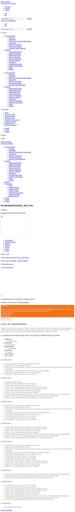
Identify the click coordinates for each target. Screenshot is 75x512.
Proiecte (7, 8)
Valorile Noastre (10, 118)
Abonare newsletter (11, 125)
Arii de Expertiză (10, 36)
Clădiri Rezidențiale (15, 53)
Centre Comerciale (14, 57)
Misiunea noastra (10, 116)
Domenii (7, 50)
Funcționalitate (11, 348)
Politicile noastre (10, 123)
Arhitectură (12, 39)
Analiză (9, 352)
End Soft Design (24, 302)
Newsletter (10, 267)
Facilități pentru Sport (15, 64)
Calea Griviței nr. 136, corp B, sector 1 (17, 257)
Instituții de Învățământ (16, 66)
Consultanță (12, 43)
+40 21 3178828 (11, 261)
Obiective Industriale (15, 59)
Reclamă (9, 356)
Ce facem (8, 7)
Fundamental (11, 345)
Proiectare (12, 38)
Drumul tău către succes (12, 120)
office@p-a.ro (9, 264)
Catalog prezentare (10, 121)
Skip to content (5, 1)
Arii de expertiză (10, 73)
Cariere (7, 130)
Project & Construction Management (20, 41)
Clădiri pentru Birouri (15, 52)
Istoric (6, 113)
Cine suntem (8, 184)
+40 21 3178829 (22, 261)
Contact (7, 10)
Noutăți (7, 128)
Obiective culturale (14, 60)
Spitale (11, 67)
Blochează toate (12, 341)
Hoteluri (11, 69)
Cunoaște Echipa (10, 114)
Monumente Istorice (15, 55)
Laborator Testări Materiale (17, 48)
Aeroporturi (12, 62)
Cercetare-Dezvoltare (15, 46)
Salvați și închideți (6, 510)
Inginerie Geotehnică (15, 45)
